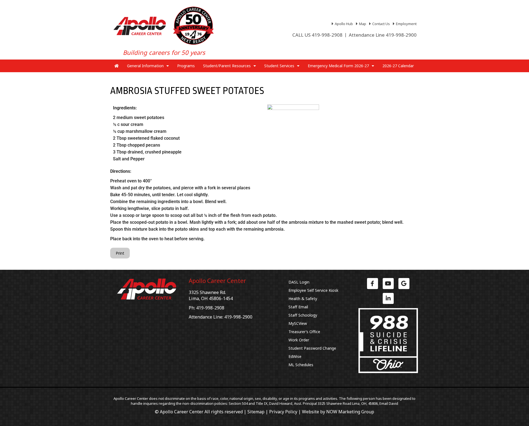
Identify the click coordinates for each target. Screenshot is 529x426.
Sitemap (255, 412)
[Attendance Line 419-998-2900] (382, 35)
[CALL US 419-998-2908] (317, 35)
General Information (145, 65)
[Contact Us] (380, 23)
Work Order (298, 340)
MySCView (297, 323)
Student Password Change (312, 348)
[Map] (362, 23)
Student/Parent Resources (227, 65)
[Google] (403, 283)
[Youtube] (388, 283)
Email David (388, 403)
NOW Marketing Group (350, 412)
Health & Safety (302, 298)
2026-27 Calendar (398, 65)
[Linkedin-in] (388, 298)
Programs (186, 65)
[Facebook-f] (372, 283)
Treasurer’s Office (304, 331)
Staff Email (298, 306)
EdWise (294, 356)
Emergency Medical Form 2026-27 (338, 65)
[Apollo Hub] (343, 23)
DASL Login (298, 282)
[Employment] (405, 23)
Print (120, 253)
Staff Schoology (302, 315)
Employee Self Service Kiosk (313, 290)
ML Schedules (300, 364)
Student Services (279, 65)
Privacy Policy (283, 412)
